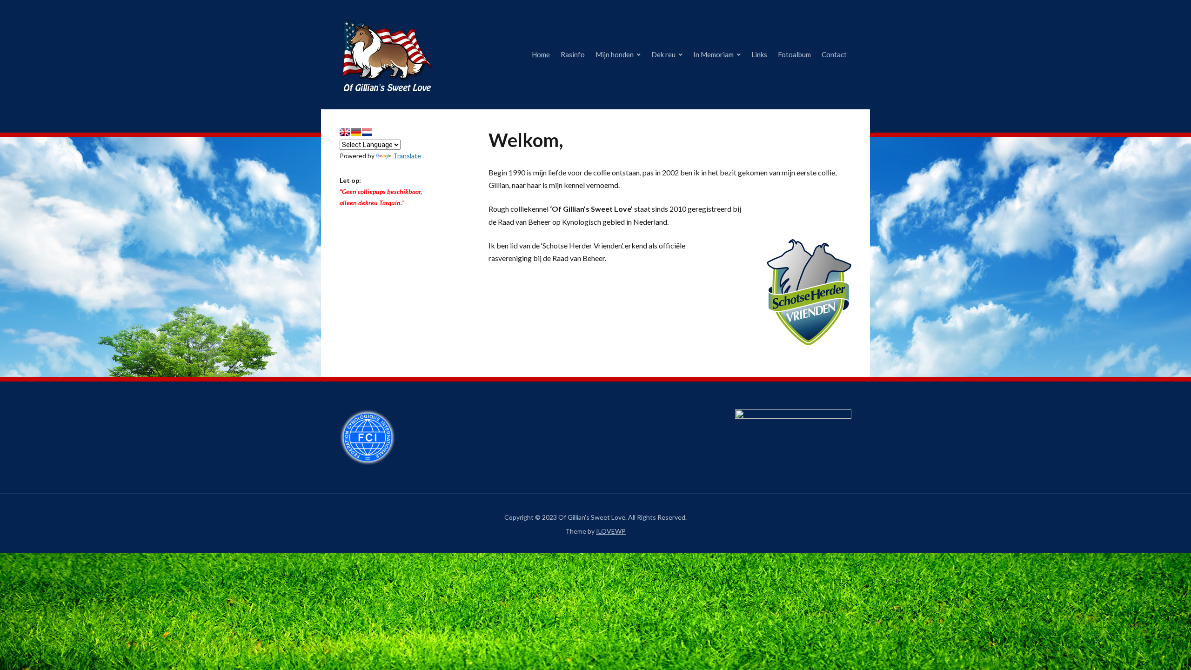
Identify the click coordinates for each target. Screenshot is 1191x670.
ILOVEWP (611, 531)
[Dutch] (367, 132)
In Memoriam (713, 54)
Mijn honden (615, 54)
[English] (345, 132)
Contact (834, 54)
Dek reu (663, 54)
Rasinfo (573, 54)
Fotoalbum (794, 54)
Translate (407, 156)
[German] (356, 132)
